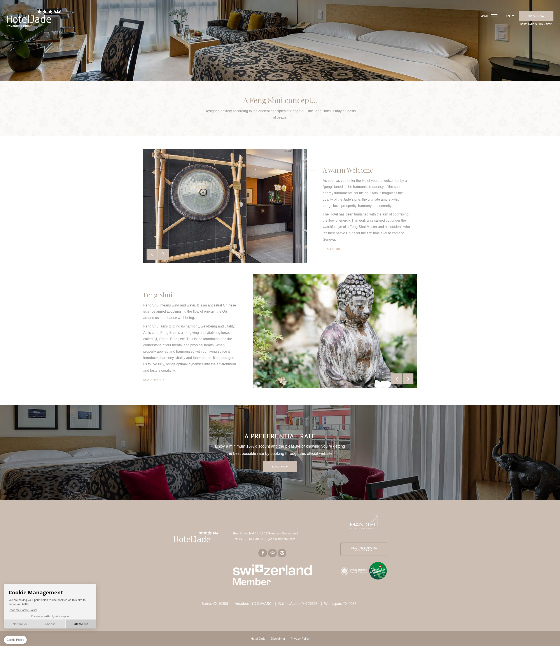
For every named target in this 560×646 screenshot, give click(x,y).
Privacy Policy (300, 638)
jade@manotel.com (281, 539)
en (508, 16)
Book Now (280, 467)
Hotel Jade (258, 638)
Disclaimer (278, 638)
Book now (536, 16)
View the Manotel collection (363, 549)
